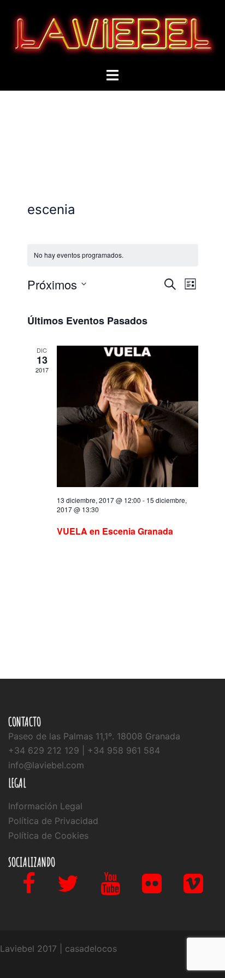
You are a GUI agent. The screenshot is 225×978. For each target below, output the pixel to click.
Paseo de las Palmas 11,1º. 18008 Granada (94, 736)
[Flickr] (152, 888)
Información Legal (45, 806)
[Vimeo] (193, 888)
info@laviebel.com (46, 765)
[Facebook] (28, 888)
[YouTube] (110, 888)
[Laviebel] (112, 32)
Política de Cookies (48, 835)
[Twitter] (68, 888)
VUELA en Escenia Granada (115, 531)
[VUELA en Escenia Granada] (127, 416)
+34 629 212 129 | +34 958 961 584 (84, 750)
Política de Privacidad (53, 820)
